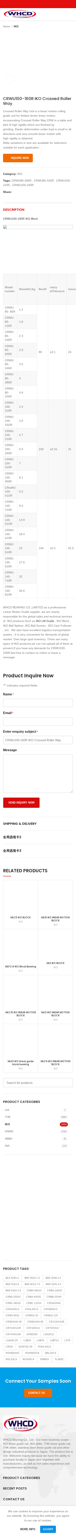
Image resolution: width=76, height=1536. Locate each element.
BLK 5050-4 (12, 1278)
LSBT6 (40, 1340)
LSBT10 (54, 1340)
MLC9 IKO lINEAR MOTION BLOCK (55, 1062)
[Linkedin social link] (29, 192)
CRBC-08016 (13, 1303)
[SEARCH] (67, 1082)
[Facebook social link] (28, 4)
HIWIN (9, 1131)
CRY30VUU (52, 1328)
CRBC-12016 (33, 1303)
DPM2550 (32, 1334)
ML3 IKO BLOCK (55, 963)
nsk (7, 1109)
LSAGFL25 (12, 1340)
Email (8, 713)
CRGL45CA (31, 1309)
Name (8, 694)
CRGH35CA (12, 1309)
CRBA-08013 (34, 1290)
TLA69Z (59, 1359)
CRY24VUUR (13, 1328)
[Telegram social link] (34, 192)
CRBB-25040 (54, 1296)
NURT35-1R (25, 1346)
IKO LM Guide (45, 621)
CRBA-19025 (54, 1290)
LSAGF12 (48, 1334)
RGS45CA (28, 1359)
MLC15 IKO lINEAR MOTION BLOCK (20, 1014)
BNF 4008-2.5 (53, 1278)
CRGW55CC (51, 1309)
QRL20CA (50, 1353)
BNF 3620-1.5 (32, 1278)
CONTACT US (36, 1392)
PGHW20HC (13, 1353)
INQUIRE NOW (20, 157)
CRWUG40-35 (14, 1321)
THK (8, 1117)
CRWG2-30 (31, 1315)
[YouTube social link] (42, 4)
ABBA (8, 1138)
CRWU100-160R (23, 185)
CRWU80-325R (44, 180)
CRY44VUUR (13, 1334)
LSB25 (27, 1340)
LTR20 (9, 1346)
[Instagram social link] (38, 4)
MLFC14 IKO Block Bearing (20, 966)
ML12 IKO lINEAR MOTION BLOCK (55, 1014)
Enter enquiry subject (20, 731)
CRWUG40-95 (35, 1321)
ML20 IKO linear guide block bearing (21, 1062)
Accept (48, 1529)
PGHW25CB (32, 1353)
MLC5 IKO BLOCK (21, 917)
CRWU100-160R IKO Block (20, 218)
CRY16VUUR (56, 1321)
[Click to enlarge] (10, 79)
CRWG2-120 (51, 1315)
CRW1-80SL (13, 1315)
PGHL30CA (44, 1346)
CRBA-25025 (13, 1296)
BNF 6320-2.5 (13, 1290)
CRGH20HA (54, 1303)
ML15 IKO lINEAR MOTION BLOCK (55, 919)
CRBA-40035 (33, 1296)
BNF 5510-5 (12, 1284)
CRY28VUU (33, 1328)
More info (27, 1529)
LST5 (67, 1340)
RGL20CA (11, 1359)
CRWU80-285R (21, 180)
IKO (16, 26)
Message (10, 750)
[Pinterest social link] (47, 4)
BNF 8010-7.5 (32, 1284)
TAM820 (44, 1359)
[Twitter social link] (33, 4)
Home (7, 26)
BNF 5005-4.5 (53, 1284)
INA (7, 1145)
